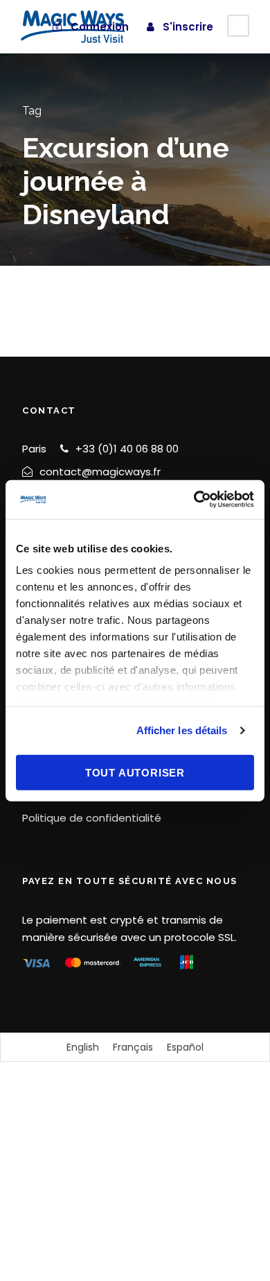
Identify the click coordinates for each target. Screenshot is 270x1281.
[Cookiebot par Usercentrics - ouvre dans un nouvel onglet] (194, 500)
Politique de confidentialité (91, 818)
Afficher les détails (182, 730)
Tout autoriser (135, 772)
